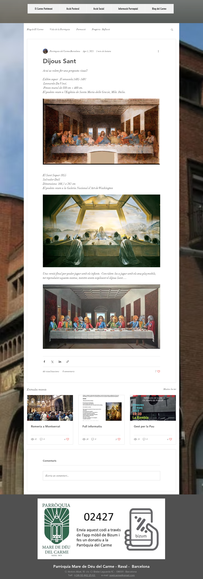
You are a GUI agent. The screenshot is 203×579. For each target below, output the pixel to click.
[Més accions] (158, 51)
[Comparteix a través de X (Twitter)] (52, 361)
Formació (81, 29)
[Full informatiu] (101, 408)
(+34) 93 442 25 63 (85, 575)
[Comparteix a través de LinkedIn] (59, 361)
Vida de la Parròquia (60, 29)
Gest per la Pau (144, 426)
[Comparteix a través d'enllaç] (67, 361)
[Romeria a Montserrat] (50, 408)
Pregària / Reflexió (101, 29)
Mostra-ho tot (169, 389)
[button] (72, 8)
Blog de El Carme (35, 29)
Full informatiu (92, 426)
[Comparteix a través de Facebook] (44, 361)
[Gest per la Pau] (153, 408)
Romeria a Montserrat (45, 426)
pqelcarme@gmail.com (122, 575)
